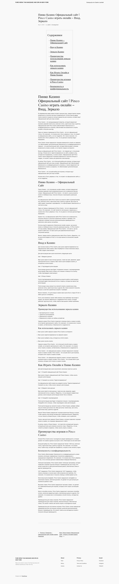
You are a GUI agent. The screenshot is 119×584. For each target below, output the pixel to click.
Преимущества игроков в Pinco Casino (60, 80)
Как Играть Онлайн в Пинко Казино (59, 73)
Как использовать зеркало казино (58, 67)
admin (49, 24)
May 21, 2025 (41, 24)
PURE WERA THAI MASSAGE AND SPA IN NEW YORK (32, 2)
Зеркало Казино (57, 51)
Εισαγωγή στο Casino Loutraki (95, 2)
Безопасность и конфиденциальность (59, 87)
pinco (76, 115)
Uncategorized (55, 24)
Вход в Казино (56, 47)
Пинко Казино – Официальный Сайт (59, 41)
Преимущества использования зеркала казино (60, 59)
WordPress (24, 576)
